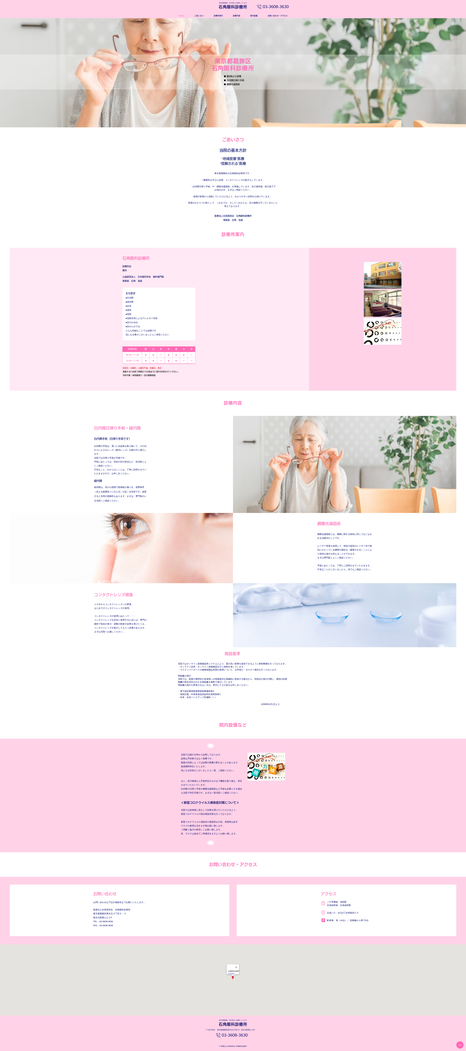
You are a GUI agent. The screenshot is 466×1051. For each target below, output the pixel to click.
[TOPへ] (460, 1045)
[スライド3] (230, 121)
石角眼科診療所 (233, 7)
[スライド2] (235, 121)
